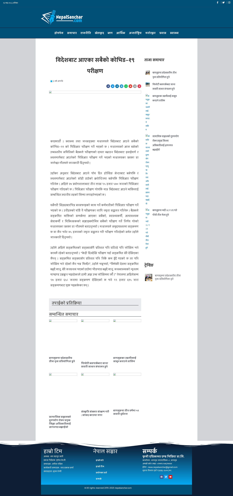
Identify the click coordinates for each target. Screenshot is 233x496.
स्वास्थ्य (174, 33)
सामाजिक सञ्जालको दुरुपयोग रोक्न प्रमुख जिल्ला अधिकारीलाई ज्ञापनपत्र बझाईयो (60, 422)
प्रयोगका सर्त (101, 472)
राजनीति (85, 33)
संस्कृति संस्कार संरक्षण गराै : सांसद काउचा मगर (95, 413)
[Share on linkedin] (117, 86)
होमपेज (58, 33)
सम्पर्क (99, 478)
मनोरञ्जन (150, 33)
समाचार (72, 33)
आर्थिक (120, 33)
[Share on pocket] (139, 86)
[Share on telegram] (121, 86)
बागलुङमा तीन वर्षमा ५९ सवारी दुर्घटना (126, 412)
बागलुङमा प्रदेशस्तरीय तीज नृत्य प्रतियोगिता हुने (62, 359)
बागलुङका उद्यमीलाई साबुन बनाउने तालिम (124, 359)
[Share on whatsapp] (126, 86)
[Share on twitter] (112, 86)
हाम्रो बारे (100, 460)
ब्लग (110, 33)
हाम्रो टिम (100, 466)
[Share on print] (135, 86)
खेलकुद (99, 33)
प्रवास (162, 33)
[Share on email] (130, 86)
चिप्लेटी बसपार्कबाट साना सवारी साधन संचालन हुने (94, 364)
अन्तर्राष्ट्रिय (135, 33)
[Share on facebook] (108, 86)
